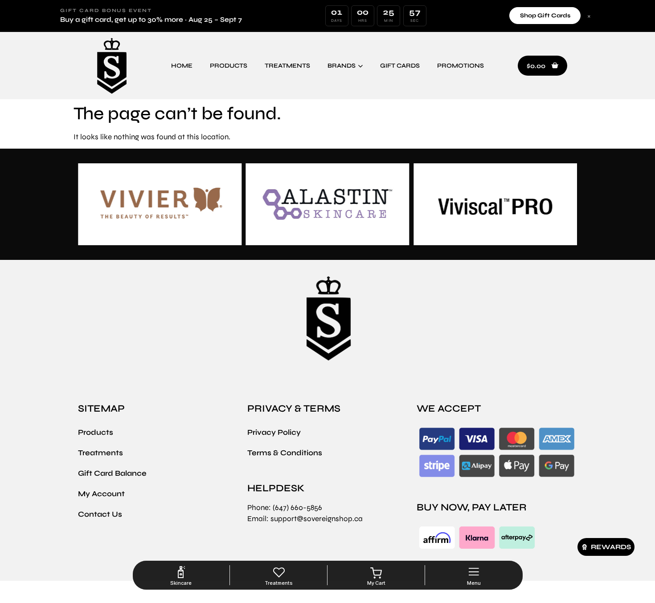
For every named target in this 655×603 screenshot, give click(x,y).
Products (228, 65)
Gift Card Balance (112, 473)
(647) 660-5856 (297, 507)
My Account (101, 493)
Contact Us (100, 514)
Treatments (287, 65)
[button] (542, 66)
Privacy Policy (274, 432)
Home (181, 65)
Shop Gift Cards (545, 15)
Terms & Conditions (284, 452)
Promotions (460, 65)
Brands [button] (342, 65)
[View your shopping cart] (376, 573)
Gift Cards (400, 65)
